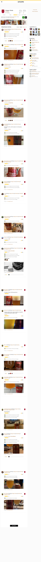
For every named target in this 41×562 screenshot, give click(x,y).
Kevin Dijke (6, 493)
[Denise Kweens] (10, 120)
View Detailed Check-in (10, 38)
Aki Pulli (5, 124)
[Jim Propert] (9, 40)
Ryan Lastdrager (7, 354)
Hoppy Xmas (14, 29)
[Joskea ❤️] (12, 40)
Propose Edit (35, 9)
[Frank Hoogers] (12, 120)
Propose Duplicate (35, 11)
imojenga (5, 29)
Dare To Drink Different (12, 436)
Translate (5, 314)
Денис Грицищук (7, 44)
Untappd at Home (7, 65)
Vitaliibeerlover (6, 64)
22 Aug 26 (5, 189)
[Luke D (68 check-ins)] (31, 31)
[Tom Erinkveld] (9, 373)
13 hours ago (5, 118)
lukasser (5, 237)
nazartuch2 (6, 310)
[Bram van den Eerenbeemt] (9, 120)
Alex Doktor (6, 289)
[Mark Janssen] (12, 373)
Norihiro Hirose (6, 216)
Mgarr (22, 237)
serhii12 (5, 181)
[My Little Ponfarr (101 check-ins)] (33, 29)
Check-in (23, 17)
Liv (4, 193)
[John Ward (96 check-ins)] (36, 29)
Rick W (5, 433)
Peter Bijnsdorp (6, 471)
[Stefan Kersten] (10, 373)
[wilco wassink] (9, 456)
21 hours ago (5, 177)
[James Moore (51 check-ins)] (36, 31)
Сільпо (10, 129)
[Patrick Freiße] (9, 274)
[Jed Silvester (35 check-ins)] (39, 34)
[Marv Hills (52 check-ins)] (33, 31)
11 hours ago (5, 60)
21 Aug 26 (5, 371)
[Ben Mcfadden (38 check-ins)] (36, 34)
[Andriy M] (10, 40)
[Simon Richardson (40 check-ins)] (33, 34)
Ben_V (5, 344)
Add (26, 17)
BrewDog (7, 11)
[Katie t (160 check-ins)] (31, 29)
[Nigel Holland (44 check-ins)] (31, 34)
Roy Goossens (6, 100)
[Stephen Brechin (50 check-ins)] (39, 31)
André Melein (6, 377)
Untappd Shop (11, 102)
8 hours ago (5, 38)
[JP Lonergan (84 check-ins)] (39, 29)
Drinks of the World (11, 250)
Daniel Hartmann (7, 248)
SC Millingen (7, 355)
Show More (12, 17)
